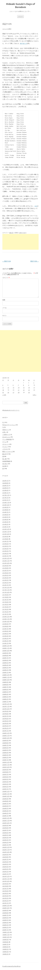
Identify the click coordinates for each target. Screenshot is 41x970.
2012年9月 (5, 566)
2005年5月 (5, 779)
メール (4, 308)
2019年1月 (5, 493)
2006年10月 (5, 738)
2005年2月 (5, 786)
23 (29, 390)
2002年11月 (5, 850)
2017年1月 (5, 498)
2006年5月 (5, 750)
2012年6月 (5, 573)
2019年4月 (5, 490)
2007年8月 (5, 714)
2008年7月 (5, 687)
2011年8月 (5, 597)
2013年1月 (5, 556)
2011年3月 (5, 609)
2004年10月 (5, 796)
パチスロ (5, 449)
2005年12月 (5, 762)
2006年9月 (5, 740)
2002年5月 (5, 864)
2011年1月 (5, 614)
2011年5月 (5, 604)
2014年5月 (5, 517)
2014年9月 (5, 507)
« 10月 (4, 395)
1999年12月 (5, 932)
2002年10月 (5, 852)
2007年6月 (5, 719)
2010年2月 (5, 641)
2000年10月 (5, 908)
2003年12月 (5, 818)
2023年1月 (5, 481)
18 (3, 390)
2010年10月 (5, 621)
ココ (35, 206)
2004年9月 (5, 799)
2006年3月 (5, 755)
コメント (6, 277)
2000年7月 (5, 915)
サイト (4, 315)
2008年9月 (5, 682)
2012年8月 (5, 568)
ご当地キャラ (6, 434)
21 (18, 390)
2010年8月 (5, 626)
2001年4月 (5, 896)
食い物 (4, 459)
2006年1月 (5, 760)
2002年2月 (5, 871)
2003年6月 (5, 833)
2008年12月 (5, 675)
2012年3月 (5, 580)
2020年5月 (5, 488)
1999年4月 (5, 952)
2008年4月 (5, 694)
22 (23, 390)
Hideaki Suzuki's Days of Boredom (20, 5)
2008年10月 (5, 680)
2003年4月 (5, 837)
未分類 (4, 466)
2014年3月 (5, 522)
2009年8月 (5, 655)
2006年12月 (5, 733)
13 (13, 387)
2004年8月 (5, 801)
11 (3, 387)
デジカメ (5, 447)
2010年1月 (5, 643)
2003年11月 (5, 820)
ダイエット (5, 444)
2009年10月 (5, 651)
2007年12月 (5, 704)
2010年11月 (5, 619)
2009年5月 (5, 663)
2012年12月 (5, 558)
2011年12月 (5, 587)
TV (3, 427)
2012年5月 (5, 575)
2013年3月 (5, 551)
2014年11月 (5, 502)
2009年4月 (5, 665)
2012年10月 (5, 563)
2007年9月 (5, 711)
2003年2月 (5, 842)
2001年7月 (5, 888)
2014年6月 (5, 515)
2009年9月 (5, 653)
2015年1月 (5, 500)
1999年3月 (5, 954)
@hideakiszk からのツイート (11, 410)
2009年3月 (5, 668)
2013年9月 (5, 536)
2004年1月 (5, 816)
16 (29, 387)
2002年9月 (5, 854)
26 (8, 392)
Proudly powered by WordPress (11, 966)
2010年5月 (5, 634)
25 (3, 392)
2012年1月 (5, 585)
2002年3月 (5, 869)
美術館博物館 (6, 461)
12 (8, 387)
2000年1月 (5, 930)
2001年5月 (5, 893)
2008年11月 (5, 677)
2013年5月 (5, 546)
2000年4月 (5, 922)
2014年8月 (5, 510)
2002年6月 (5, 862)
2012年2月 (5, 583)
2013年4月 (5, 549)
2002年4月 (5, 867)
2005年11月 (5, 765)
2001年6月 (5, 891)
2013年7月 (5, 541)
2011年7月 (5, 600)
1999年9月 (5, 939)
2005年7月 (5, 774)
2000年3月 (5, 925)
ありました (23, 43)
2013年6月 (5, 544)
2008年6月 (5, 689)
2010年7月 (5, 629)
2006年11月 (5, 736)
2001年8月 (5, 886)
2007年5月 (5, 721)
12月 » (34, 395)
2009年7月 (5, 658)
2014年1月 (5, 527)
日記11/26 (34, 261)
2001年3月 (5, 898)
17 (34, 387)
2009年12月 (5, 646)
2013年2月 (5, 553)
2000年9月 (5, 910)
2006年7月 (5, 745)
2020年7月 (5, 485)
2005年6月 (5, 777)
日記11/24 (6, 261)
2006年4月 (5, 753)
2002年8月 (5, 857)
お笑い (4, 432)
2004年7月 (5, 803)
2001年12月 (5, 876)
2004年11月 (5, 794)
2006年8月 (5, 743)
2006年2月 (5, 757)
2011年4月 (5, 607)
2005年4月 (5, 782)
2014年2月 (5, 524)
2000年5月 (5, 920)
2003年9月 (5, 825)
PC (3, 422)
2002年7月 (5, 859)
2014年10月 (5, 505)
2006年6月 (5, 748)
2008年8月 (5, 685)
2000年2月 (5, 927)
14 (18, 387)
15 (23, 387)
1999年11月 (5, 935)
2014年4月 (5, 519)
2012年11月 (5, 561)
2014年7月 (5, 512)
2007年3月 (5, 726)
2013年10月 (5, 534)
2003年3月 (5, 840)
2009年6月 (5, 660)
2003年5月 (5, 835)
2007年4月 (5, 723)
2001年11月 (5, 879)
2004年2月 (5, 813)
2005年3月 (5, 784)
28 (18, 392)
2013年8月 (5, 539)
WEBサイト (5, 430)
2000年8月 (5, 913)
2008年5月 (5, 692)
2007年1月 (5, 731)
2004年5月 (5, 808)
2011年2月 (5, 612)
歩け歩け (5, 464)
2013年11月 (5, 532)
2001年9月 (5, 884)
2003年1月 (5, 845)
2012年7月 (5, 570)
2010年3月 (5, 638)
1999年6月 (5, 947)
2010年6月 (5, 631)
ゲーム (4, 442)
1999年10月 (5, 937)
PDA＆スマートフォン (8, 425)
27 (13, 392)
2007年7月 (5, 716)
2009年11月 (5, 648)
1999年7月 (5, 944)
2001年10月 (5, 881)
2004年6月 (5, 806)
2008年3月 (5, 697)
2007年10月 (5, 709)
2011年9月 (5, 595)
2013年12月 (5, 529)
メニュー (20, 16)
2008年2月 (5, 699)
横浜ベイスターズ (7, 451)
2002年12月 (5, 847)
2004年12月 (5, 791)
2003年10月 (5, 823)
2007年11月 (5, 706)
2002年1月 (5, 874)
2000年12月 (5, 905)
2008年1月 (5, 702)
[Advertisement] (20, 242)
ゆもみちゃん (6, 437)
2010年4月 (5, 636)
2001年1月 (5, 903)
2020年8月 (5, 483)
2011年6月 (5, 602)
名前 (3, 300)
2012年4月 (5, 578)
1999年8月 (5, 942)
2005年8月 (5, 772)
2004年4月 (5, 811)
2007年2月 (5, 728)
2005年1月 (5, 789)
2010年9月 (5, 624)
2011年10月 (5, 592)
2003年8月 (5, 828)
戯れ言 (11, 233)
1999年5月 (5, 949)
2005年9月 (5, 769)
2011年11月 (5, 590)
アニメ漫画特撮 (6, 439)
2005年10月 (5, 767)
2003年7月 (5, 830)
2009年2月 (5, 670)
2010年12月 (5, 617)
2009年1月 (5, 672)
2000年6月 (5, 918)
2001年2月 (5, 901)
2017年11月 (5, 495)
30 (29, 392)
